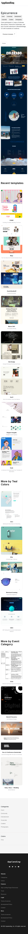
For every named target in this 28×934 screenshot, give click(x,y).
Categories (4, 877)
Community (4, 813)
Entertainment (5, 817)
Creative (3, 823)
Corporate (4, 820)
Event (2, 810)
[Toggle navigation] (25, 3)
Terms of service (5, 901)
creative (11, 19)
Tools (2, 891)
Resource (3, 894)
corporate (4, 19)
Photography (4, 827)
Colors (3, 880)
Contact (3, 907)
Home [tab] (4, 43)
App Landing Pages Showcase (9, 887)
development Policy (6, 904)
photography (19, 19)
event (3, 16)
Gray (2, 839)
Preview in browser (8, 34)
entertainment (18, 16)
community (9, 16)
